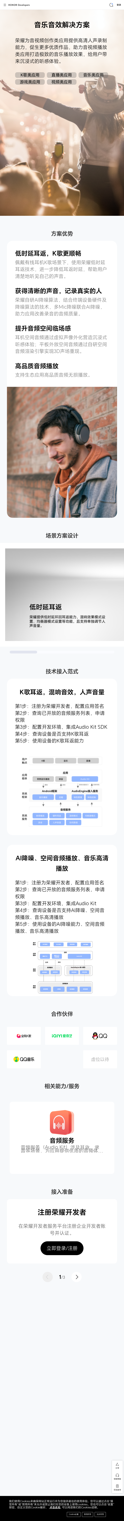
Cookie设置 (73, 1514)
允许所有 (100, 1514)
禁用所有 (87, 1514)
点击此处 (55, 1507)
